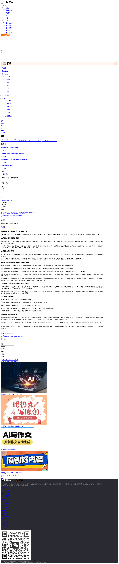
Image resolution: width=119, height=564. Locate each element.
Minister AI (11, 141)
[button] (5, 74)
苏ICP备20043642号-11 (27, 561)
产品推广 (54, 141)
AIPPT (15, 141)
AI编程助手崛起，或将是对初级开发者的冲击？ (13, 215)
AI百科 (5, 173)
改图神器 (24, 141)
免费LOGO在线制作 (36, 141)
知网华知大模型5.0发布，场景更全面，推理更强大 (13, 213)
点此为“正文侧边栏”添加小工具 (8, 475)
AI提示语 (19, 141)
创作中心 (4, 132)
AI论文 (7, 141)
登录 (2, 120)
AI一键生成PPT (47, 141)
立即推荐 (3, 228)
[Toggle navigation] (1, 3)
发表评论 (3, 346)
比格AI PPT (3, 141)
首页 (4, 171)
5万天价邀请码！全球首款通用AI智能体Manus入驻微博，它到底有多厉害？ (19, 212)
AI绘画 (28, 141)
